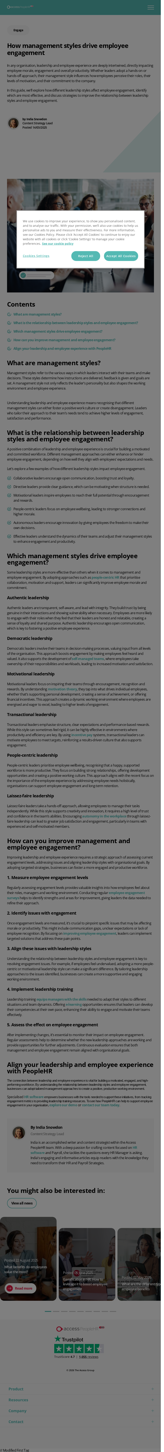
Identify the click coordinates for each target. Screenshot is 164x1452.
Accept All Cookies (121, 256)
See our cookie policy (57, 244)
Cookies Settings (36, 256)
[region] (80, 239)
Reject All (85, 256)
